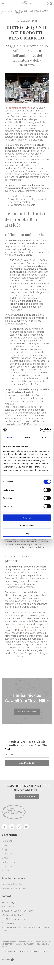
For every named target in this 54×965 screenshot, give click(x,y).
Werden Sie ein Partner (14, 888)
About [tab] (44, 437)
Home (3, 11)
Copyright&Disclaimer (10, 951)
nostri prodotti (28, 630)
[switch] (47, 490)
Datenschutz (24, 951)
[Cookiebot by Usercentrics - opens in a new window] (39, 430)
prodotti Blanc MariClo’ (19, 107)
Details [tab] (27, 437)
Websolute (6, 960)
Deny (27, 533)
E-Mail (7, 749)
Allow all (27, 518)
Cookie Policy (35, 951)
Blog (10, 11)
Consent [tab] (10, 437)
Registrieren (27, 763)
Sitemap (45, 951)
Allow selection (27, 525)
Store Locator (27, 712)
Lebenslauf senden (12, 884)
